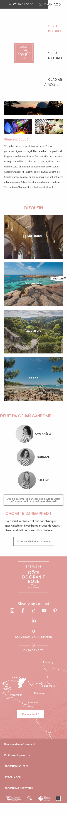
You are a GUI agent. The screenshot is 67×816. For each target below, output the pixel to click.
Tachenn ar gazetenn (18, 788)
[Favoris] (45, 85)
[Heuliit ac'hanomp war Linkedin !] (33, 621)
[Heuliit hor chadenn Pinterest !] (55, 611)
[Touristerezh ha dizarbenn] (58, 798)
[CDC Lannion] (13, 798)
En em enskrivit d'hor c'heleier (33, 541)
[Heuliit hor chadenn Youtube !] (44, 611)
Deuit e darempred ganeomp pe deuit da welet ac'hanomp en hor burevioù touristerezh (33, 500)
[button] (51, 85)
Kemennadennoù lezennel (19, 744)
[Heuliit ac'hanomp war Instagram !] (12, 611)
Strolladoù (12, 777)
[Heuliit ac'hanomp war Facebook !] (23, 611)
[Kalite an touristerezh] (29, 798)
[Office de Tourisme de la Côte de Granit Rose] (24, 50)
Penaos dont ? (30, 714)
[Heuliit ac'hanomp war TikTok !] (33, 611)
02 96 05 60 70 (33, 650)
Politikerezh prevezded (17, 755)
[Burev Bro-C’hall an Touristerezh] (44, 798)
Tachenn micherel (16, 766)
